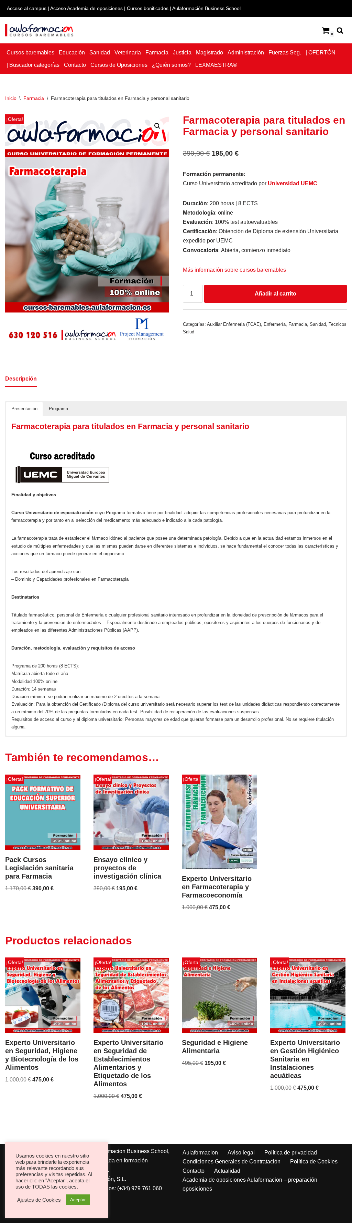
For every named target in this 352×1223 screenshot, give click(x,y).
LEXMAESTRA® (216, 65)
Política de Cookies (314, 1161)
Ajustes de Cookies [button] (39, 1200)
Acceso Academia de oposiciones (86, 8)
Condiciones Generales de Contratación (231, 1161)
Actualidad (227, 1171)
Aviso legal (241, 1152)
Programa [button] (58, 408)
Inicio (10, 98)
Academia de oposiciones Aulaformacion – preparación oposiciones (250, 1184)
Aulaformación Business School (206, 8)
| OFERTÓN (321, 52)
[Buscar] (340, 30)
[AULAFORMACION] (39, 30)
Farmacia (156, 52)
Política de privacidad (290, 1152)
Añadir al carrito (275, 294)
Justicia (182, 52)
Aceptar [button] (78, 1199)
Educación (72, 52)
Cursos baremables (30, 52)
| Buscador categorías (33, 65)
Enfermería (275, 324)
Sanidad (99, 52)
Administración (246, 52)
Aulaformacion (200, 1152)
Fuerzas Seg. (284, 52)
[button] (157, 126)
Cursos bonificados (147, 8)
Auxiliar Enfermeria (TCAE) (234, 324)
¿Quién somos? (171, 65)
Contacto (75, 65)
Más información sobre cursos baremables (234, 270)
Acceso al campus (26, 8)
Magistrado (209, 52)
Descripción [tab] (21, 379)
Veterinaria (127, 52)
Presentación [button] (24, 408)
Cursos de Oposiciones (118, 65)
